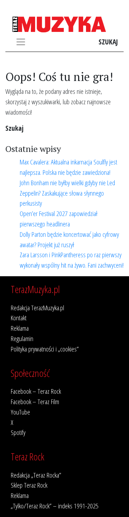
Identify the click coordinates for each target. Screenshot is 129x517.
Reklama (20, 328)
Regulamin (22, 338)
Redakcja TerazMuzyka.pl (37, 307)
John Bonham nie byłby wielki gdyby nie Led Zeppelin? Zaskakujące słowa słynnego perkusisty (67, 193)
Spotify (18, 432)
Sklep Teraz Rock (29, 485)
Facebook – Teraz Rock (36, 391)
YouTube (20, 412)
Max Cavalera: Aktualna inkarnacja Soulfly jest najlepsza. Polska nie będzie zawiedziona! (68, 167)
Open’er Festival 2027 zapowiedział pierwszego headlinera (58, 219)
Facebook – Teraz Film (35, 401)
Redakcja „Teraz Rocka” (36, 475)
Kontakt (19, 317)
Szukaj (108, 42)
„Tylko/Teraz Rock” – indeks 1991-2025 (55, 506)
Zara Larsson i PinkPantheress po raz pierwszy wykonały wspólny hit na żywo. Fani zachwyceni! (72, 260)
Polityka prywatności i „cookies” (45, 349)
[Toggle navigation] (20, 42)
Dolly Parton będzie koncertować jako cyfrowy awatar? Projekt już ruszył (69, 239)
